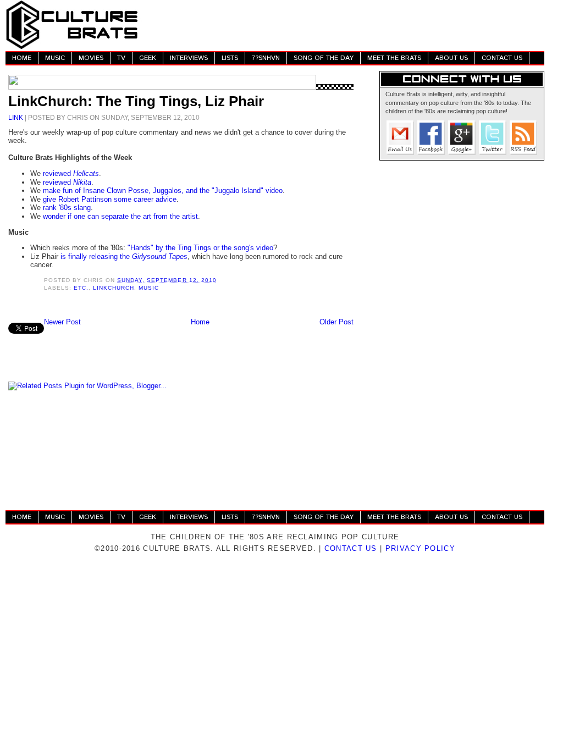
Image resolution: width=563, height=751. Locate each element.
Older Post (336, 322)
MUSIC (55, 58)
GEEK (147, 58)
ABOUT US (451, 58)
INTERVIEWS (189, 58)
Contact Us (350, 548)
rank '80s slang (67, 207)
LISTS (230, 58)
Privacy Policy (420, 548)
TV (121, 58)
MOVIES (91, 58)
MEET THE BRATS (394, 58)
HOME (21, 58)
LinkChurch (113, 288)
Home (200, 322)
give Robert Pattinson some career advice (109, 199)
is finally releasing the (123, 256)
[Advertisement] (344, 24)
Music (149, 288)
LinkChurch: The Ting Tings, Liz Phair (136, 101)
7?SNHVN (266, 58)
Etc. (81, 288)
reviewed (71, 173)
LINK (15, 117)
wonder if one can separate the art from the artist (120, 216)
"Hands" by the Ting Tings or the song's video (200, 248)
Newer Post (62, 322)
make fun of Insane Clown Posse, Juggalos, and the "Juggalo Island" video (163, 190)
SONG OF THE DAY (324, 58)
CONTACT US (502, 58)
